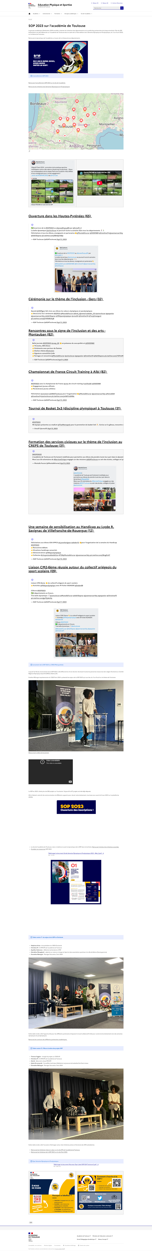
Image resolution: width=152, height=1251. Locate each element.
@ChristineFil (112, 595)
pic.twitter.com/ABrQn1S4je (52, 235)
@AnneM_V (77, 228)
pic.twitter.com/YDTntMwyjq (115, 356)
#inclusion (50, 351)
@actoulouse (51, 230)
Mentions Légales (48, 1245)
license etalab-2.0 (59, 1249)
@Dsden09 (79, 585)
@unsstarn (45, 394)
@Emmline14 (104, 233)
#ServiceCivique (60, 459)
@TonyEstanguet (95, 316)
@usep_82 (55, 343)
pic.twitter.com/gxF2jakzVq (41, 598)
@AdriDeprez (36, 235)
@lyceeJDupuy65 (62, 228)
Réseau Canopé (102, 1239)
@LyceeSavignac (64, 542)
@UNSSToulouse (55, 394)
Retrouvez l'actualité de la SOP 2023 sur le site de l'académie (47, 83)
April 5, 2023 (62, 400)
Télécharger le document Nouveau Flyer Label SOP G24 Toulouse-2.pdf (75, 1164)
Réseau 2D (105, 3)
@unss (66, 383)
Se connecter (57, 1245)
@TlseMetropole (64, 425)
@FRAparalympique (63, 316)
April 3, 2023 (62, 239)
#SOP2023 (50, 228)
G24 (31, 1222)
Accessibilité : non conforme (34, 1245)
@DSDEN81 (96, 383)
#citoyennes (45, 555)
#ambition (54, 555)
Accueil (29, 14)
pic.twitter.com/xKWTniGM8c (62, 396)
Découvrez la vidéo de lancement (38, 753)
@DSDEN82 (89, 343)
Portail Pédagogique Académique (86, 1239)
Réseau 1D (95, 3)
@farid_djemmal (79, 313)
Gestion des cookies (84, 1245)
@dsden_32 (90, 313)
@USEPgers (41, 311)
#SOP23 (57, 313)
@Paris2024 (110, 394)
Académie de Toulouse (83, 1236)
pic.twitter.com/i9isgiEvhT (100, 555)
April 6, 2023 (65, 463)
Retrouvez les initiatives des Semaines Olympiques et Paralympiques (49, 87)
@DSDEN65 (94, 233)
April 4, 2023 (63, 359)
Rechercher (122, 8)
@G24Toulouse (92, 459)
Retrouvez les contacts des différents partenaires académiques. (47, 1039)
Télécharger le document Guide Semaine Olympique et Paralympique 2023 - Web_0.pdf (75, 853)
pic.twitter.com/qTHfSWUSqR (42, 318)
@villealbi (88, 383)
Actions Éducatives (117, 3)
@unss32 (75, 316)
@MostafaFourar (83, 233)
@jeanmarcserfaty (116, 233)
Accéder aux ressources (38, 849)
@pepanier (110, 313)
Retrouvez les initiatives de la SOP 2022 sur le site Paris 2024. (49, 1152)
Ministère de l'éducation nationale (102, 1236)
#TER (61, 555)
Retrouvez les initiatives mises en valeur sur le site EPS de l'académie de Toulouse (55, 1150)
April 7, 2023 (61, 602)
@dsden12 (75, 542)
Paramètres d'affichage (70, 1245)
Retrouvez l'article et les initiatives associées (105, 847)
